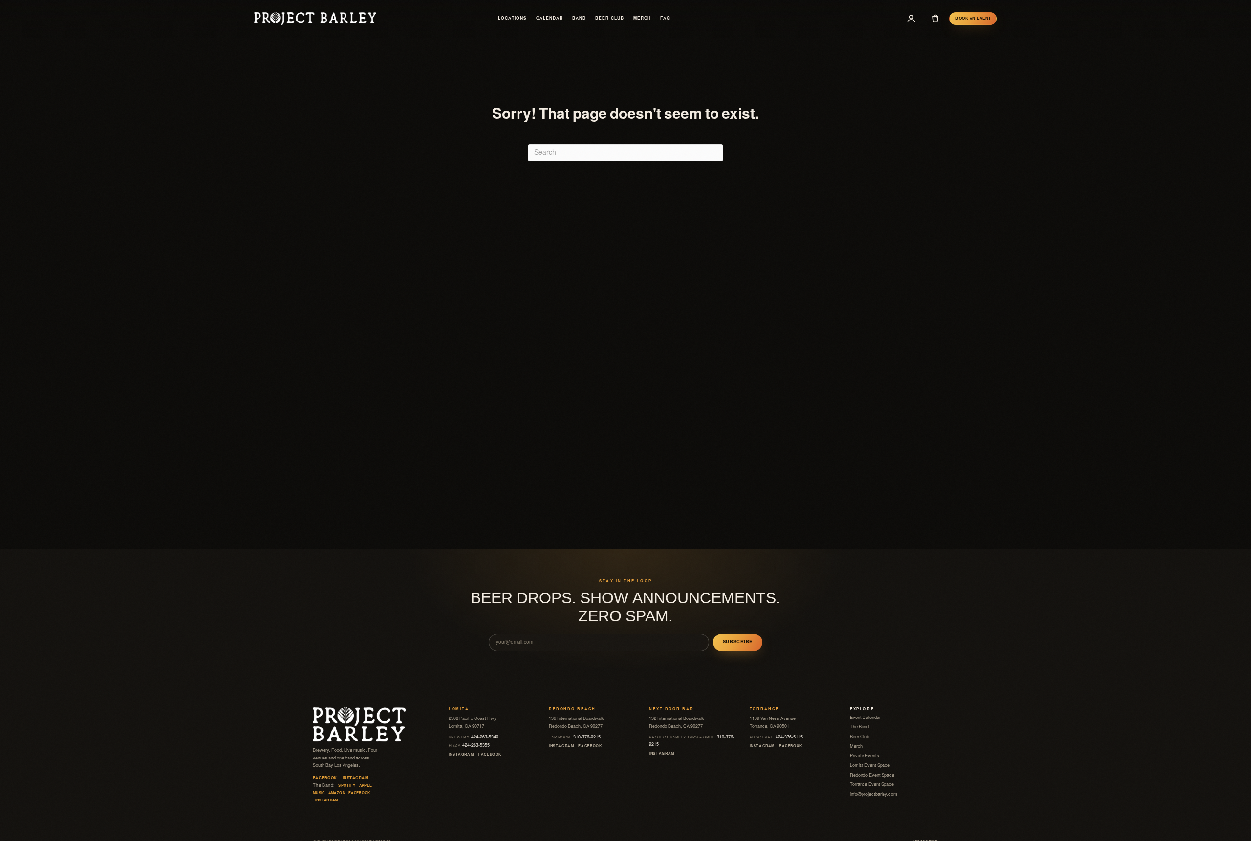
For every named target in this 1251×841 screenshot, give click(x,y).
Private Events (864, 755)
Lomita (459, 709)
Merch (642, 18)
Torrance (764, 709)
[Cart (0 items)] (935, 18)
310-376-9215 (575, 737)
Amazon (336, 793)
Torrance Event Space (872, 784)
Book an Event (973, 18)
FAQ (665, 18)
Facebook (325, 778)
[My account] (911, 18)
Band (579, 18)
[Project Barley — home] (315, 18)
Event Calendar (865, 717)
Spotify (347, 785)
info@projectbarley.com (873, 794)
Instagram (355, 778)
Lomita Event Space (870, 765)
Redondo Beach (572, 709)
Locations (512, 18)
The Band (859, 726)
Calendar (549, 18)
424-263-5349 (474, 737)
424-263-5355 (469, 745)
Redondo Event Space (872, 775)
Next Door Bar (671, 709)
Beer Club (609, 18)
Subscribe (738, 641)
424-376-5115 (776, 737)
